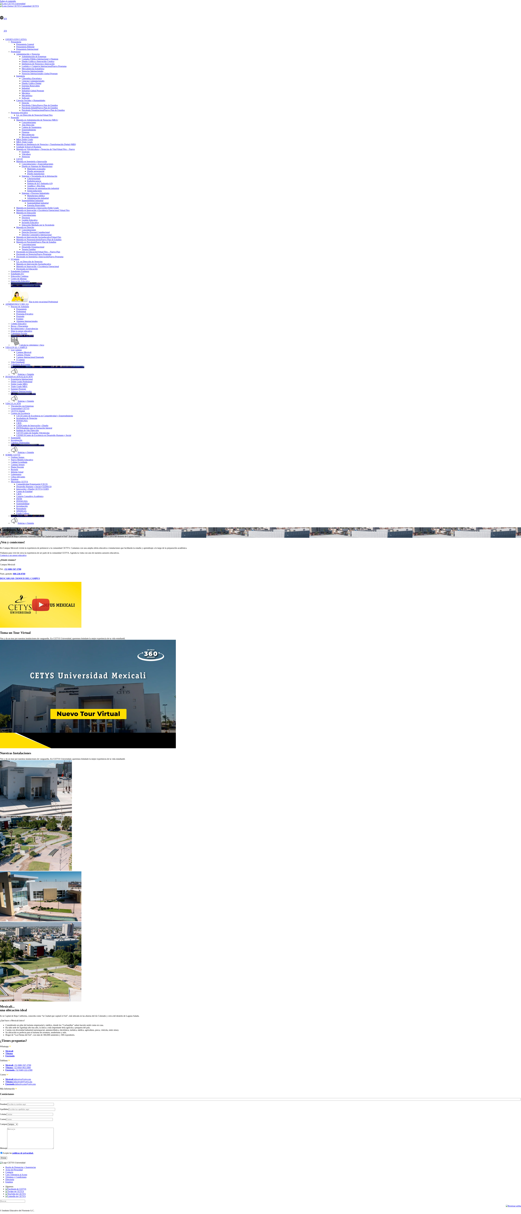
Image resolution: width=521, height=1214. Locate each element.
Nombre (3, 1104)
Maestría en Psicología (36, 242)
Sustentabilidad (22, 503)
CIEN (18, 423)
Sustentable (16, 438)
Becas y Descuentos (19, 326)
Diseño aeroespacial (35, 171)
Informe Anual (17, 472)
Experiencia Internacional (22, 379)
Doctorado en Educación (38, 252)
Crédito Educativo (18, 324)
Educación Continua (19, 276)
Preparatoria (16, 42)
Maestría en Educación (26, 213)
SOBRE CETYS (12, 455)
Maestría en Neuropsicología (38, 239)
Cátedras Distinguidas (20, 442)
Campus (3, 1124)
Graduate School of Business (28, 147)
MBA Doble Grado (24, 139)
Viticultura (26, 154)
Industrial (26, 88)
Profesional (15, 51)
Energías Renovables (31, 86)
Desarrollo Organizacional (33, 247)
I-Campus (15, 259)
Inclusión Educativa (30, 222)
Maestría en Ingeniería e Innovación (31, 161)
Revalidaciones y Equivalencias (24, 328)
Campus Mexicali (23, 352)
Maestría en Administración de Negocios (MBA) (37, 120)
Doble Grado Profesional (21, 381)
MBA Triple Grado (24, 142)
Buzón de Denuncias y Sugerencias (20, 1167)
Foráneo (19, 319)
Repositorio (21, 508)
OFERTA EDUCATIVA (16, 39)
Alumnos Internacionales (27, 321)
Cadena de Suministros (31, 127)
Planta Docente (17, 467)
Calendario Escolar (19, 333)
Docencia (26, 217)
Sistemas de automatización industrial (43, 188)
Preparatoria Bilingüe (25, 47)
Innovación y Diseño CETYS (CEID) (32, 489)
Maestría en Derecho (25, 227)
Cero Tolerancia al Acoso (16, 1174)
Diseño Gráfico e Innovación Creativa (38, 61)
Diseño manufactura (35, 174)
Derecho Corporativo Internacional (37, 235)
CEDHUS (43, 435)
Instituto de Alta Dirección (27, 430)
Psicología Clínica (40, 105)
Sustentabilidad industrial (38, 203)
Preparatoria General (25, 44)
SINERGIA (21, 511)
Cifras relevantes (18, 477)
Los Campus (16, 350)
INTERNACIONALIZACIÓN (19, 377)
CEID (32, 425)
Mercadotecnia (28, 134)
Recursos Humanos (30, 137)
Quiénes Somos (17, 457)
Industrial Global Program (33, 91)
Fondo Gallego (22, 513)
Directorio (9, 1179)
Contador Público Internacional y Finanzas (40, 59)
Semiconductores (34, 191)
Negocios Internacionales (32, 71)
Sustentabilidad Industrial (32, 200)
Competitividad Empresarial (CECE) (32, 484)
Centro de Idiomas (19, 278)
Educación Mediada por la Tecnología (38, 225)
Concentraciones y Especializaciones (37, 164)
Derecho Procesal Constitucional (36, 232)
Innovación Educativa (20, 281)
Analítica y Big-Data (36, 186)
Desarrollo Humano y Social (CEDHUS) (34, 486)
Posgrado (15, 117)
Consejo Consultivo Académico (29, 496)
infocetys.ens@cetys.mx (20, 1084)
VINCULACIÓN (13, 403)
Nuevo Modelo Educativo (22, 460)
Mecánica (26, 93)
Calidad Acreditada (19, 462)
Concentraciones (29, 122)
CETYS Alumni (18, 411)
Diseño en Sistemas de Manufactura (37, 166)
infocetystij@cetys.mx (18, 1082)
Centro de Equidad (24, 491)
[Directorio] (2, 15)
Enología (25, 152)
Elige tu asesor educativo (21, 331)
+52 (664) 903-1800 (18, 1067)
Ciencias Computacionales (33, 81)
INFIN (34, 428)
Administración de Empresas (34, 56)
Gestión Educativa (29, 220)
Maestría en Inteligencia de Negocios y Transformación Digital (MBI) (46, 144)
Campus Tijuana (23, 355)
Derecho (25, 103)
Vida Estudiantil (18, 362)
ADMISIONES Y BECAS (17, 304)
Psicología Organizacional (43, 110)
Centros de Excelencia (20, 413)
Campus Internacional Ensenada (30, 357)
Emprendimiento (29, 130)
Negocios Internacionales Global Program (40, 73)
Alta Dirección (28, 125)
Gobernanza (16, 474)
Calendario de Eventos (20, 364)
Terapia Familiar (29, 249)
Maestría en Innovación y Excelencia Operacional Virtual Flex (43, 210)
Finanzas (25, 132)
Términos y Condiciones (15, 1177)
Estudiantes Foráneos (20, 271)
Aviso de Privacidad (14, 1170)
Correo (3, 1119)
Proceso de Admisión (20, 306)
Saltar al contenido (8, 1)
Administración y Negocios (28, 54)
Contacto (9, 1172)
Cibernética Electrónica (32, 78)
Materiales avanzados (36, 169)
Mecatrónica (27, 95)
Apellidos (4, 1109)
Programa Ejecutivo (19, 112)
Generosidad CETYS (20, 408)
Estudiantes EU (17, 274)
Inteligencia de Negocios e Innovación (38, 64)
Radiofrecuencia (34, 181)
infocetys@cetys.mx (18, 1079)
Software (25, 98)
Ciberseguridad (33, 178)
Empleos (14, 479)
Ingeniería (20, 76)
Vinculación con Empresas (22, 406)
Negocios (26, 156)
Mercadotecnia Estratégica (33, 69)
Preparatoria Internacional (27, 49)
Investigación (16, 440)
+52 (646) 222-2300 (18, 1070)
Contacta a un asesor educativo (13, 555)
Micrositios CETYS (19, 482)
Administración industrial (38, 198)
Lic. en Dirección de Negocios (34, 115)
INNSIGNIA (22, 420)
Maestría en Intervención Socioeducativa (38, 237)
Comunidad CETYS (30, 6)
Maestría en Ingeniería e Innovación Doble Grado (37, 208)
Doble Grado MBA (19, 384)
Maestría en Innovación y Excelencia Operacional (37, 266)
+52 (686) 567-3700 (18, 1065)
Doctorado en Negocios (33, 254)
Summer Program (18, 389)
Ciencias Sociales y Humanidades (30, 100)
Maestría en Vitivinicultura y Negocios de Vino (45, 149)
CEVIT (19, 159)
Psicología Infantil (40, 108)
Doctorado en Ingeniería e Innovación (39, 257)
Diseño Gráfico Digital (31, 83)
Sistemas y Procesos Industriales (35, 193)
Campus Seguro (18, 464)
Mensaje (3, 1148)
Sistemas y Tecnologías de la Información (39, 176)
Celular (3, 1114)
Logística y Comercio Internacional (44, 66)
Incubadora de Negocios (26, 418)
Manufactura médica (36, 195)
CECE (44, 416)
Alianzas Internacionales (21, 391)
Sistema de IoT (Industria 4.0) (40, 183)
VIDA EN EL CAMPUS (16, 347)
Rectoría (14, 469)
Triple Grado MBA (19, 386)
